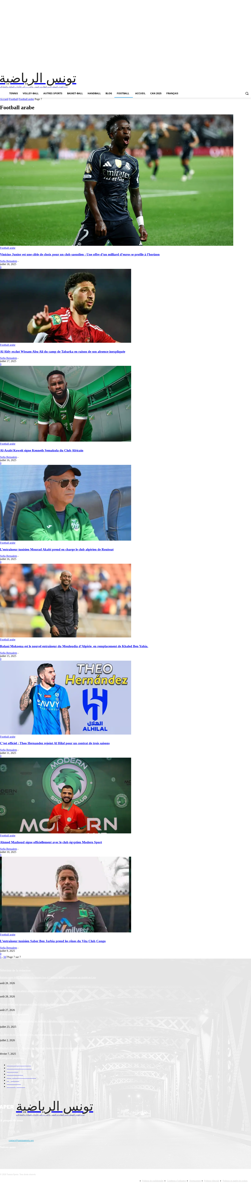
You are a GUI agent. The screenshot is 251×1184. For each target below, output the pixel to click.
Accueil (4, 99)
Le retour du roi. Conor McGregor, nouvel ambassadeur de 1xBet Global (35, 1034)
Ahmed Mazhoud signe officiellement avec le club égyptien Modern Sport (51, 842)
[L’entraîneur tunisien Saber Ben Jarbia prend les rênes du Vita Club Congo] (65, 931)
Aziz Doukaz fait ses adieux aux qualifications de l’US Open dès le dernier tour (38, 991)
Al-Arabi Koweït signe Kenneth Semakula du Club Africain (41, 450)
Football (13, 99)
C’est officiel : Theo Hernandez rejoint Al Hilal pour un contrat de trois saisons (55, 743)
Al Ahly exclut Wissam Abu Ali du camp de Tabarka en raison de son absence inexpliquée (62, 351)
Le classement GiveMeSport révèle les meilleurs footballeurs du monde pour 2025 (39, 1021)
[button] (247, 93)
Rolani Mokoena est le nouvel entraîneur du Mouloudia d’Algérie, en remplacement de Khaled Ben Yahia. (74, 646)
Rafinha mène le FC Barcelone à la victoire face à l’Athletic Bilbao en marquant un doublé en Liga (48, 977)
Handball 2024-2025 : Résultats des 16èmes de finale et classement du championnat (40, 1048)
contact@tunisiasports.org (21, 1140)
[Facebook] (3, 1156)
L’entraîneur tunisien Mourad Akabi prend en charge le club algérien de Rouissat (57, 549)
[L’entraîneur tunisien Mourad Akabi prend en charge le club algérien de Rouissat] (65, 539)
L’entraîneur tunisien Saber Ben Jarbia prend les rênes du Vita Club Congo (53, 941)
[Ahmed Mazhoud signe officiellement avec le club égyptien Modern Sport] (65, 832)
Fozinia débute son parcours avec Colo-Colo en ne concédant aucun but (34, 1004)
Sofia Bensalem (8, 261)
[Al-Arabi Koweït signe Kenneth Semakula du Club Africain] (65, 440)
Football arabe (26, 99)
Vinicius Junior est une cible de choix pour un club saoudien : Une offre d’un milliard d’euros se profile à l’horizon (80, 254)
